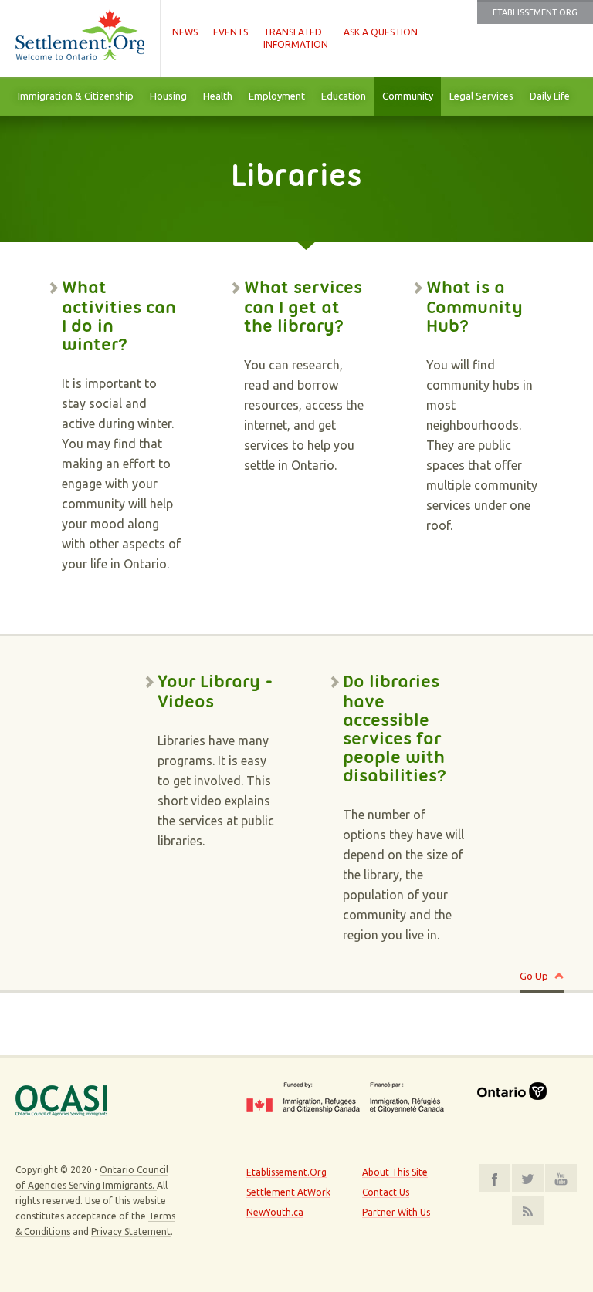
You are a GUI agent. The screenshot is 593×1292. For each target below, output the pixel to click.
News (185, 32)
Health (217, 95)
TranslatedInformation (295, 38)
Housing (168, 95)
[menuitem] (75, 96)
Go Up (534, 975)
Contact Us (385, 1192)
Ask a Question (381, 32)
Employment (277, 95)
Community (407, 95)
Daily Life (550, 95)
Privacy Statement (131, 1231)
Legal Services (481, 95)
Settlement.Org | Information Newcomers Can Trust (79, 38)
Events (230, 32)
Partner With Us (396, 1212)
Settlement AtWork (288, 1192)
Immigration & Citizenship (76, 95)
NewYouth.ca (274, 1212)
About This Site (395, 1172)
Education (343, 95)
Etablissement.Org (535, 12)
